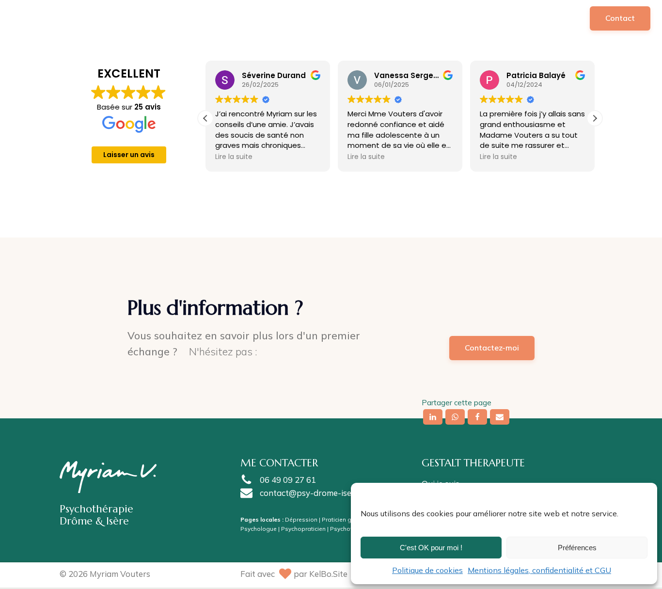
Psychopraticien (303, 528)
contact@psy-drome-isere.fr (313, 493)
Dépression (301, 519)
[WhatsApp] (455, 417)
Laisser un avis (129, 154)
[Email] (499, 417)
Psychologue (258, 528)
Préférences (577, 547)
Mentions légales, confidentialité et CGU (539, 570)
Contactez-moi (492, 347)
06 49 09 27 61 (288, 480)
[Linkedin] (432, 417)
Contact (620, 18)
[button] (377, 18)
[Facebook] (477, 417)
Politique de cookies (427, 570)
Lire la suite (233, 156)
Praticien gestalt (344, 519)
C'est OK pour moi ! (431, 547)
